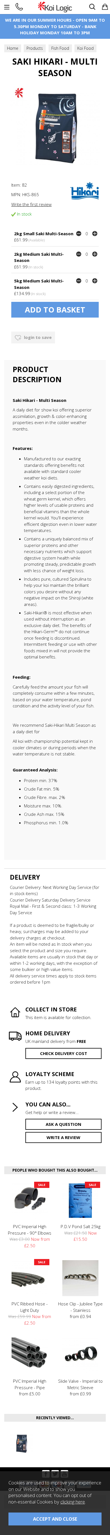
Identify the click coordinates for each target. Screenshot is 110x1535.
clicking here (72, 1501)
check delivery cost (63, 1053)
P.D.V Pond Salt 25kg (80, 1226)
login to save (37, 337)
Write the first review (31, 204)
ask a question (63, 1124)
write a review (63, 1137)
